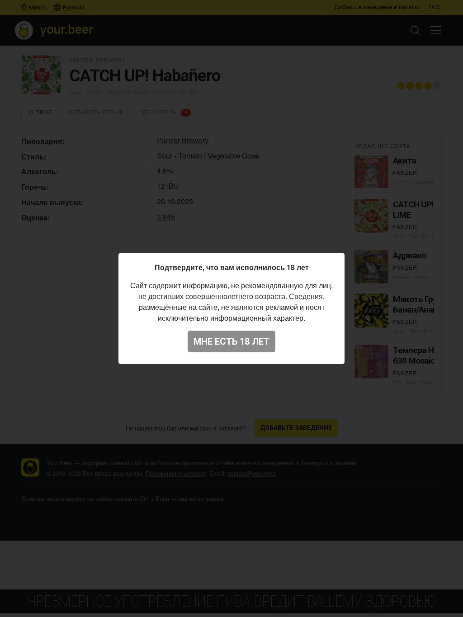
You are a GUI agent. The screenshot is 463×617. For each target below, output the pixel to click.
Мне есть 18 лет (231, 341)
